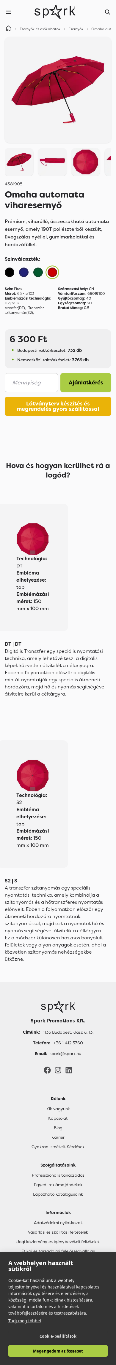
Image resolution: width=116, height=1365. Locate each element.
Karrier (58, 1137)
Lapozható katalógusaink (58, 1194)
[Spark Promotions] (55, 12)
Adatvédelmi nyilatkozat (58, 1222)
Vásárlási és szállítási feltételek (58, 1232)
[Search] (107, 11)
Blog (58, 1127)
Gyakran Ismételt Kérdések (58, 1146)
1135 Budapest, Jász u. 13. (68, 1032)
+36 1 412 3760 (68, 1043)
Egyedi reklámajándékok (58, 1184)
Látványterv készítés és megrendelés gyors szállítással (58, 406)
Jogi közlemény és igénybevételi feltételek (58, 1241)
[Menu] (8, 11)
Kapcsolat (58, 1118)
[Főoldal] (58, 1007)
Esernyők (76, 29)
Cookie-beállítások (58, 1336)
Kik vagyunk (58, 1108)
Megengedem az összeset (58, 1351)
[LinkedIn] (69, 1070)
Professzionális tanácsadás (58, 1175)
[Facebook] (47, 1070)
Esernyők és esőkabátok (40, 29)
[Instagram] (58, 1070)
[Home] (8, 29)
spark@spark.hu (65, 1053)
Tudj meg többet (24, 1320)
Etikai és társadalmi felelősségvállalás (58, 1251)
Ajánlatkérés (86, 382)
